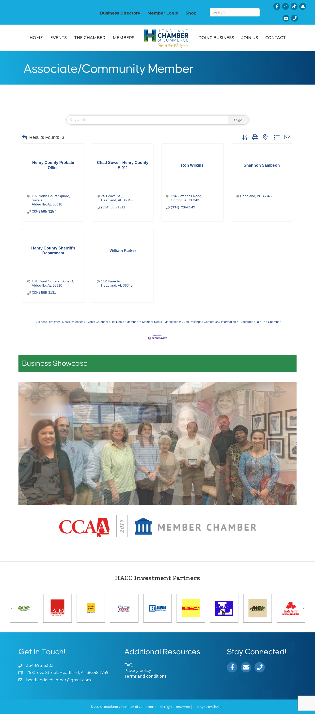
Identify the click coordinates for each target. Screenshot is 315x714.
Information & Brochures (237, 322)
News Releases (72, 322)
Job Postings (192, 322)
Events (58, 37)
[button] (24, 137)
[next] (284, 450)
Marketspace (173, 322)
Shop (191, 13)
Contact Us (211, 322)
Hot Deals (117, 322)
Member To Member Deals (144, 322)
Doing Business (216, 37)
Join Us (249, 37)
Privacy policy (137, 670)
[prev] (30, 450)
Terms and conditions (145, 676)
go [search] (240, 120)
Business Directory (120, 13)
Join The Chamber (268, 322)
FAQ (128, 665)
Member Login (162, 13)
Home (36, 37)
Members (123, 37)
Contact (275, 37)
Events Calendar (97, 322)
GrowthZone (214, 707)
